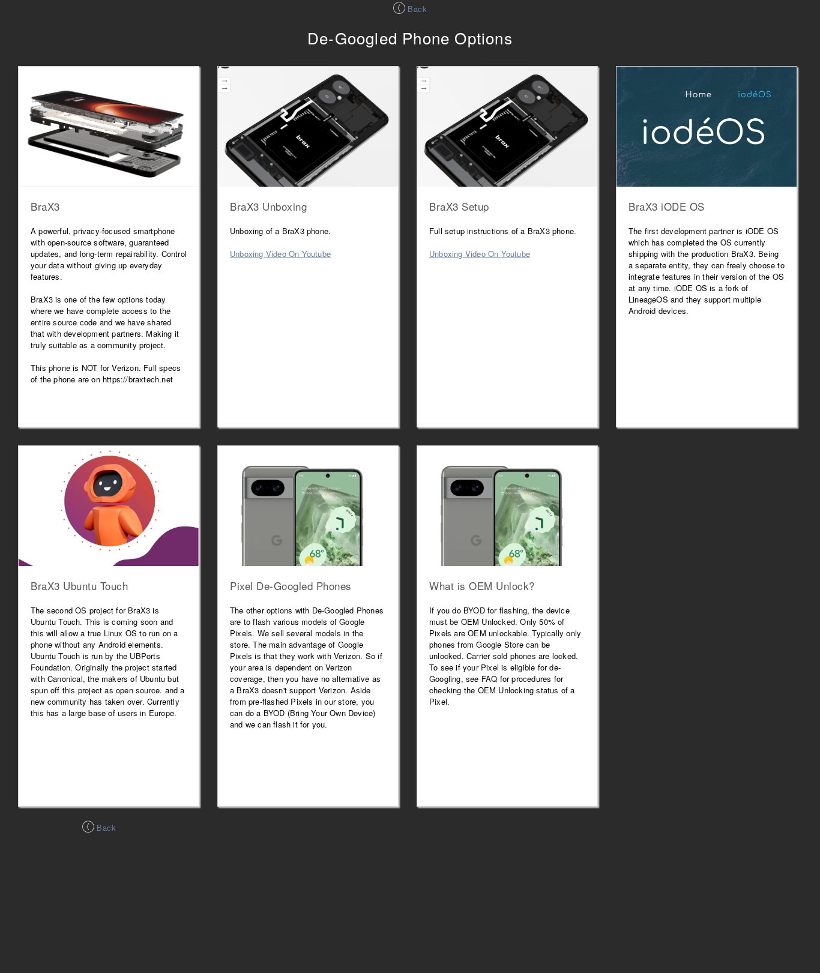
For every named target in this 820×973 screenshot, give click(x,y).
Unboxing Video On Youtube (280, 253)
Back (416, 8)
